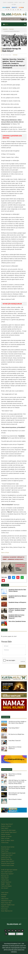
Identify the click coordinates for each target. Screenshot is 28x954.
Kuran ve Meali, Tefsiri (7, 840)
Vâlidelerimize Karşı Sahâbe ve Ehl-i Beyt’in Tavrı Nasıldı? (17, 722)
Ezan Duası (4, 909)
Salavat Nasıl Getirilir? (7, 861)
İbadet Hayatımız (6, 882)
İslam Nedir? (4, 828)
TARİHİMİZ (11, 29)
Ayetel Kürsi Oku (6, 857)
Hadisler (3, 896)
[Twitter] (8, 9)
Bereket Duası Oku (6, 859)
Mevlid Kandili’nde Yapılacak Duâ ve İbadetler (17, 793)
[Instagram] (11, 9)
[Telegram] (20, 9)
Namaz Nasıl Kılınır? (7, 824)
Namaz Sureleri (5, 834)
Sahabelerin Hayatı (6, 900)
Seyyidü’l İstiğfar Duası (8, 905)
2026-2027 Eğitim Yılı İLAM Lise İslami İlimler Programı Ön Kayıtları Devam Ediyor (17, 782)
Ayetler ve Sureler (6, 836)
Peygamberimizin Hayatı (8, 853)
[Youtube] (13, 9)
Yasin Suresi (4, 892)
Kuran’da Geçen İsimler (7, 847)
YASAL (20, 2)
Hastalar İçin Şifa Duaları (8, 830)
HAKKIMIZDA (10, 2)
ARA (24, 2)
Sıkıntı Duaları (5, 849)
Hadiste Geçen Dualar (7, 865)
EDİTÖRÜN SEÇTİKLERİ (6, 769)
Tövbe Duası (4, 842)
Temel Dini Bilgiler (6, 886)
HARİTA (16, 2)
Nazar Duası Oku (6, 902)
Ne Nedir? (4, 894)
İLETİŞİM (14, 4)
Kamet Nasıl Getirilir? (7, 874)
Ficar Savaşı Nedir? (14, 728)
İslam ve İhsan (5, 552)
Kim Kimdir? (4, 888)
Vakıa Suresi (4, 898)
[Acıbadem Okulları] (14, 810)
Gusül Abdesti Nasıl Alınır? (9, 832)
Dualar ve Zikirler (6, 826)
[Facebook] (6, 9)
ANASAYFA (5, 29)
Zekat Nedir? (5, 878)
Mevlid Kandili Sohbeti (15, 799)
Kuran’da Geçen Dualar (7, 863)
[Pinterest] (18, 9)
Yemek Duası (5, 880)
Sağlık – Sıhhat (5, 884)
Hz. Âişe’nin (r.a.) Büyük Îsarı (16, 734)
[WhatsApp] (15, 9)
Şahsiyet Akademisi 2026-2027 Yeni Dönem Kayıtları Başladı (17, 787)
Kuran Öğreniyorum (6, 911)
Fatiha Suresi (5, 907)
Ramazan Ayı (5, 876)
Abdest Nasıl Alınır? (7, 855)
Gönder (22, 666)
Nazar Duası (4, 851)
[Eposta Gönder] (3, 580)
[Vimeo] (22, 931)
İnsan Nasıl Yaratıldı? (15, 740)
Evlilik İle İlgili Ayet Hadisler (9, 869)
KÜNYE (5, 2)
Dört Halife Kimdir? (7, 872)
